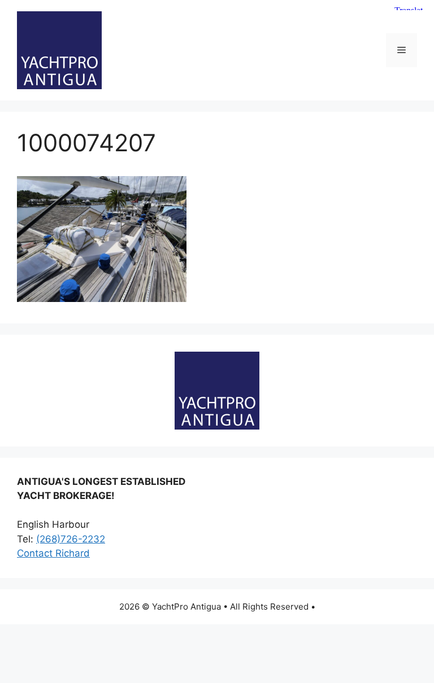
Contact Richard (53, 553)
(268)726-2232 (70, 539)
